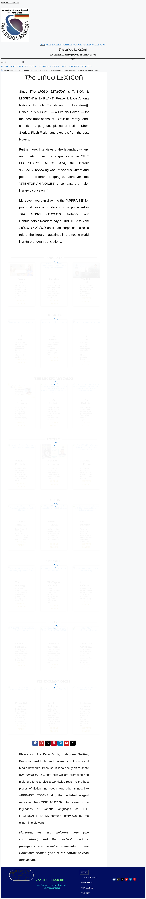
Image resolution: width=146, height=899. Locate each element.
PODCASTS (87, 66)
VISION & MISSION (53, 45)
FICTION (33, 66)
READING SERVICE (82, 45)
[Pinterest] (54, 743)
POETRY (26, 66)
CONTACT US (96, 45)
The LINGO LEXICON (10, 3)
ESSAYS (61, 66)
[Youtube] (66, 743)
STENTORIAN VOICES (48, 66)
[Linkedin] (60, 743)
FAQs (104, 45)
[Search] (23, 62)
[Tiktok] (73, 743)
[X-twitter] (48, 743)
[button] (34, 66)
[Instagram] (41, 743)
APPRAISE (69, 66)
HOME (42, 45)
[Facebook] (35, 743)
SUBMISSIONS (67, 45)
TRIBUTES (78, 66)
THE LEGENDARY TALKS (12, 66)
